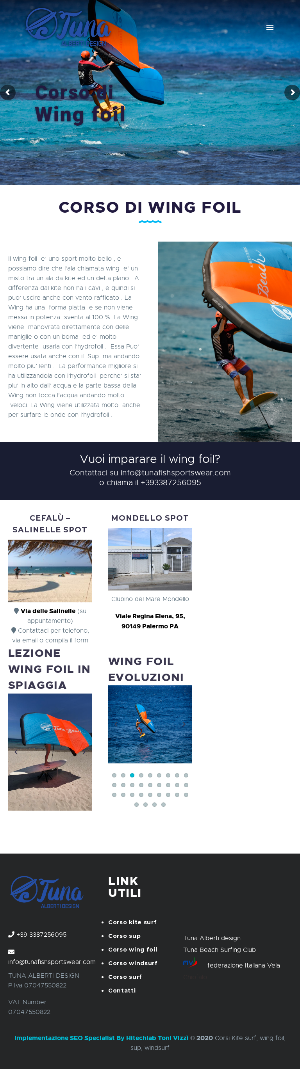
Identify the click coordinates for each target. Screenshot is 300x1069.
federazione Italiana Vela (243, 965)
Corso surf (125, 976)
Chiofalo (195, 977)
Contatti (122, 990)
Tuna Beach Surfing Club (219, 950)
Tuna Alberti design (212, 938)
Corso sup (124, 935)
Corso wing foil (132, 949)
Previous (16, 752)
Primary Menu (270, 28)
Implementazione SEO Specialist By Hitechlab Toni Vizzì (101, 1038)
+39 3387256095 (41, 935)
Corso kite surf (132, 922)
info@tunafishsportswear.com (176, 473)
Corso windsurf (133, 963)
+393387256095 (171, 482)
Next (84, 752)
